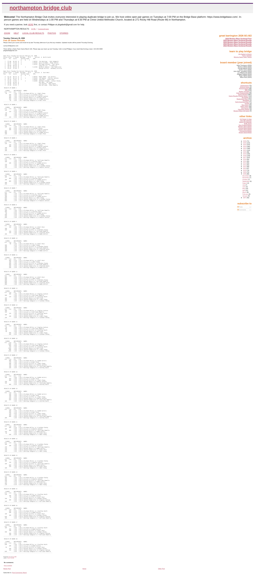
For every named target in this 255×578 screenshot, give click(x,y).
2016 (245, 159)
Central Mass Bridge (245, 128)
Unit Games (245, 108)
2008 (245, 174)
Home (84, 568)
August (244, 183)
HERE (30, 24)
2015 (245, 161)
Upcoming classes (243, 109)
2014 (245, 163)
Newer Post (7, 568)
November (245, 177)
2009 (245, 172)
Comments (242, 210)
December (245, 176)
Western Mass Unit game (241, 111)
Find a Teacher (247, 55)
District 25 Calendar (245, 122)
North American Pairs (242, 102)
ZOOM (7, 33)
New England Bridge (245, 125)
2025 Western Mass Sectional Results (237, 40)
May (244, 188)
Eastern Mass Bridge (245, 129)
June (244, 187)
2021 (245, 150)
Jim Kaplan (245, 97)
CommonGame (43, 29)
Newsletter (246, 100)
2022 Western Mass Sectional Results (237, 46)
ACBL (33, 29)
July (243, 185)
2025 (245, 143)
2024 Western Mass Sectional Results (237, 42)
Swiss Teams (244, 106)
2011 (244, 168)
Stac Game (245, 105)
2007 (245, 197)
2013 (245, 165)
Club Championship (242, 93)
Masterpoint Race (242, 99)
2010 (245, 170)
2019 (245, 154)
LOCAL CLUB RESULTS (33, 33)
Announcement (244, 88)
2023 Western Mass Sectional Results (237, 44)
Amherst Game (244, 87)
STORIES (64, 33)
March (244, 192)
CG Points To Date (246, 119)
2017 (245, 157)
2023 (245, 146)
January (245, 196)
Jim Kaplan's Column (245, 54)
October (245, 179)
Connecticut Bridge (246, 131)
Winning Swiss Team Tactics (243, 57)
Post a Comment (8, 565)
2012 (245, 166)
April (244, 190)
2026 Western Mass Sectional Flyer (238, 38)
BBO (246, 90)
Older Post (161, 568)
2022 (245, 148)
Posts (241, 207)
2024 (245, 144)
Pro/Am (247, 103)
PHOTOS (52, 33)
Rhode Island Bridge (245, 132)
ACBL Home (248, 123)
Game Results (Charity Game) (238, 96)
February (245, 194)
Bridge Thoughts (244, 91)
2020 (245, 152)
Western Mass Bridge (245, 126)
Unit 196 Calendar (246, 120)
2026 (245, 141)
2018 (245, 156)
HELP (16, 33)
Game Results (10, 558)
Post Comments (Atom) (19, 572)
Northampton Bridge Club (41, 8)
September (246, 181)
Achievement (244, 85)
